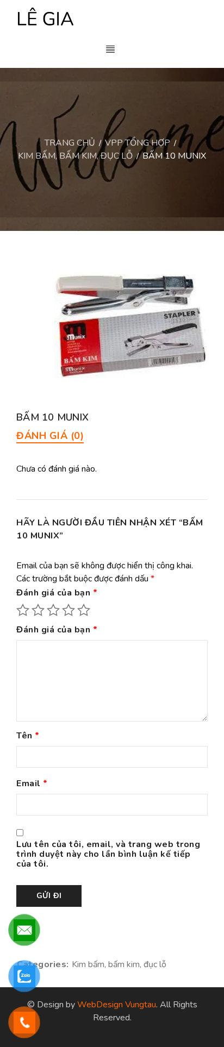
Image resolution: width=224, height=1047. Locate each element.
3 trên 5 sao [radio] (53, 610)
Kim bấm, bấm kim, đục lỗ (75, 156)
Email (32, 784)
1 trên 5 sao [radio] (22, 610)
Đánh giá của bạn (56, 593)
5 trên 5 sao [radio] (83, 610)
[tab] (50, 435)
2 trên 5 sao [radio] (38, 610)
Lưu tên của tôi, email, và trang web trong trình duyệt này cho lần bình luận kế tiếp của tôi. (108, 854)
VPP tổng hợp (137, 143)
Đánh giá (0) (50, 435)
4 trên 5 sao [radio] (68, 610)
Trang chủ (70, 143)
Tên (28, 736)
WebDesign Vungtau (116, 1005)
